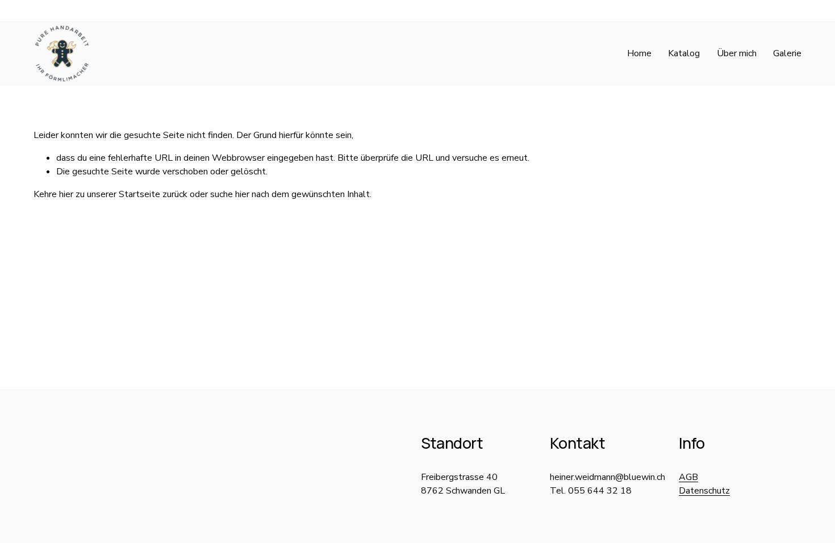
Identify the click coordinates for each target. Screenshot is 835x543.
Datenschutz (704, 490)
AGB (688, 477)
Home (639, 53)
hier (66, 194)
